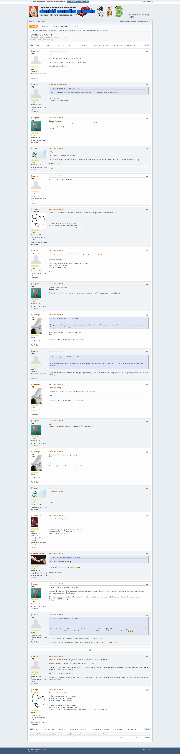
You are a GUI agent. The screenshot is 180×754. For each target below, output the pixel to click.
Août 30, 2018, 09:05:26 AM (56, 314)
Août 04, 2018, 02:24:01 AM (56, 614)
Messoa (88, 30)
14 (63, 45)
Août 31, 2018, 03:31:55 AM (56, 176)
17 (70, 45)
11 (57, 45)
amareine (36, 515)
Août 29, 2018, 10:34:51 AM (56, 515)
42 (125, 45)
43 (128, 45)
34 (108, 45)
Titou (34, 148)
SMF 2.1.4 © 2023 (32, 749)
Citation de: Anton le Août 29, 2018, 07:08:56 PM (65, 319)
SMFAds (29, 751)
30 (99, 45)
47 (136, 45)
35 (110, 45)
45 (132, 45)
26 (90, 45)
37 (115, 45)
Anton (35, 51)
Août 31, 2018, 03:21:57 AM (56, 209)
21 (78, 45)
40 (121, 45)
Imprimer (147, 45)
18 (72, 45)
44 (130, 45)
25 (88, 45)
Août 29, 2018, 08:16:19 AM (56, 584)
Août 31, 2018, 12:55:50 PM (56, 148)
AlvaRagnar (37, 314)
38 (117, 45)
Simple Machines (41, 749)
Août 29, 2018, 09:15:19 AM (56, 553)
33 (106, 45)
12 (59, 45)
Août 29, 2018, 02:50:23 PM (56, 451)
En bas (31, 45)
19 (74, 45)
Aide (144, 749)
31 (101, 45)
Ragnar (35, 118)
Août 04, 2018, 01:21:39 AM (56, 656)
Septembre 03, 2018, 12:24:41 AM (58, 51)
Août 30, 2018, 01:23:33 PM (56, 284)
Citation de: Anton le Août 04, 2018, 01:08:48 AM (65, 619)
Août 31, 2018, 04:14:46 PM (56, 117)
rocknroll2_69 (38, 553)
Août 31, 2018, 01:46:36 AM (56, 250)
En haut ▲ (149, 749)
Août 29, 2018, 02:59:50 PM (56, 421)
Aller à (120, 738)
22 (81, 45)
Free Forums (36, 751)
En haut (31, 729)
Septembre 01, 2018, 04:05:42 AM (58, 84)
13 (61, 45)
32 (104, 45)
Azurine (93, 30)
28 (95, 45)
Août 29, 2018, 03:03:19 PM (56, 384)
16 (68, 45)
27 (93, 45)
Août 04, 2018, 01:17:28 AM (56, 689)
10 (54, 45)
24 (86, 45)
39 (119, 45)
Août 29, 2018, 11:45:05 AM (56, 488)
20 (76, 45)
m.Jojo (35, 209)
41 (123, 45)
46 (134, 45)
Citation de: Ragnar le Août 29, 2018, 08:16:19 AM (66, 357)
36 (112, 45)
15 (65, 45)
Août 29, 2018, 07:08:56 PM (56, 351)
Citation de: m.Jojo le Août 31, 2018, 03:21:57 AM (65, 88)
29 (97, 45)
